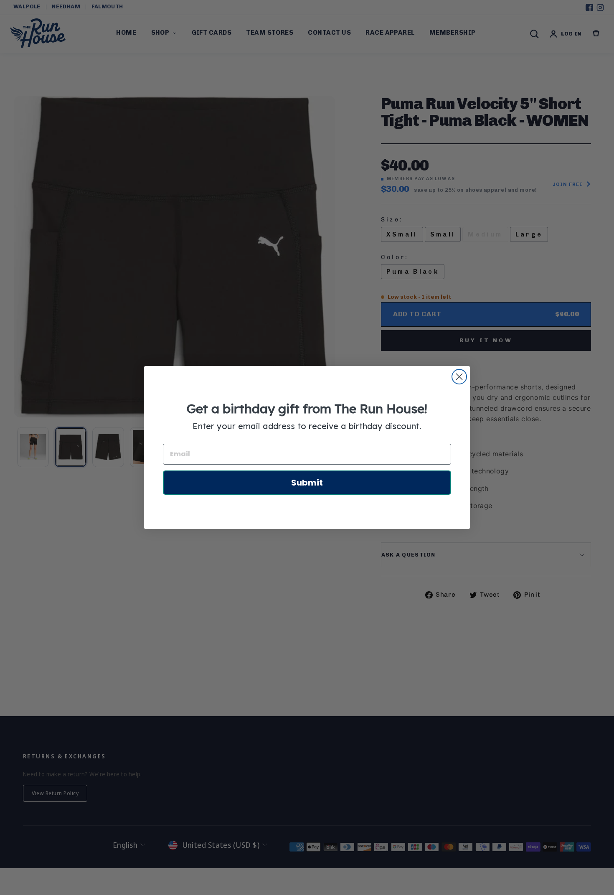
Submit (307, 482)
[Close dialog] (459, 376)
